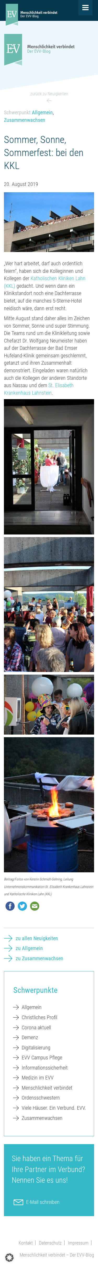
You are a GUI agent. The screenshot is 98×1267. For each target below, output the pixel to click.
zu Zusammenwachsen (39, 958)
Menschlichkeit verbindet (47, 1088)
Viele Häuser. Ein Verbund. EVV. (54, 1108)
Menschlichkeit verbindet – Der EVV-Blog (57, 1255)
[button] (9, 1257)
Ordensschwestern (41, 1098)
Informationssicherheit (45, 1068)
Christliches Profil (39, 1017)
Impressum (78, 1243)
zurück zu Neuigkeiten (49, 93)
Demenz (30, 1037)
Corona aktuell (36, 1027)
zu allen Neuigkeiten (37, 938)
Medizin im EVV (38, 1077)
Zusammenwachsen (24, 120)
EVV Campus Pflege (42, 1057)
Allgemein (42, 112)
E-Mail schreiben (43, 1202)
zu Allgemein (29, 948)
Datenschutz (50, 1243)
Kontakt (26, 1243)
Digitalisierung (36, 1047)
